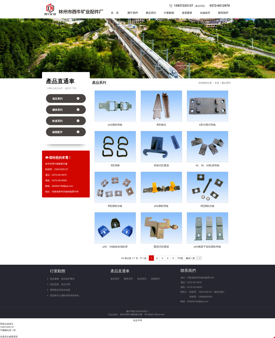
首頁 (217, 82)
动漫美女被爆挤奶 (9, 336)
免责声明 (137, 320)
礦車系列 (57, 109)
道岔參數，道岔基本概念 (62, 278)
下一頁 (143, 258)
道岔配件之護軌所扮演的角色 (64, 295)
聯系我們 (223, 12)
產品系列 (151, 12)
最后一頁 (190, 258)
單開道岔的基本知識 (60, 289)
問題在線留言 (6, 323)
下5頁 (180, 258)
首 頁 (115, 12)
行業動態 (169, 12)
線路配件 (57, 132)
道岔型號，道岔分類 (60, 284)
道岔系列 (57, 98)
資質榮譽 (187, 12)
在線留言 (205, 12)
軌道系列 (57, 121)
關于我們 (133, 12)
